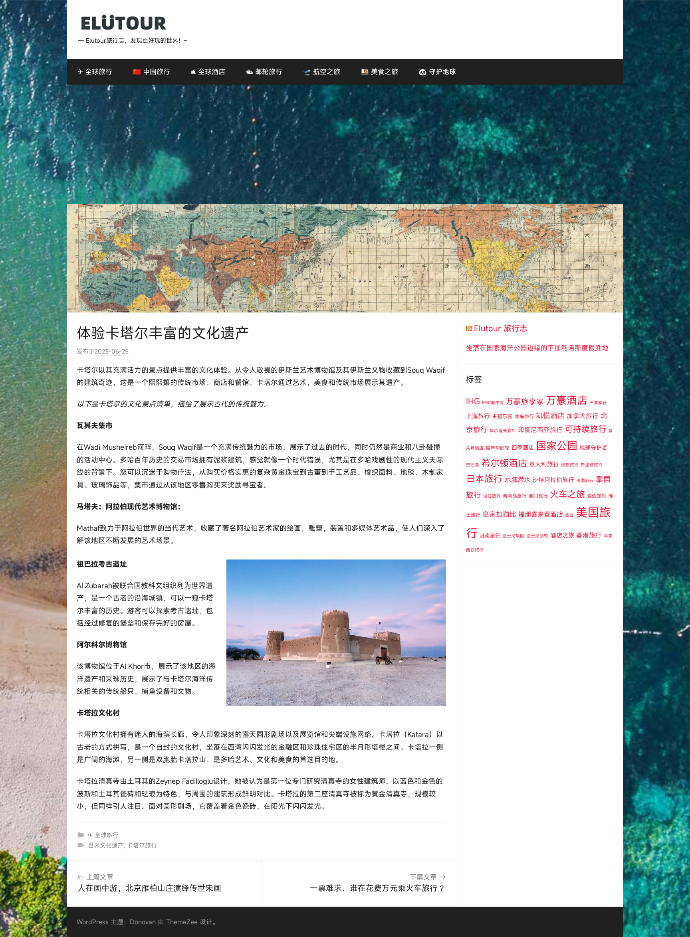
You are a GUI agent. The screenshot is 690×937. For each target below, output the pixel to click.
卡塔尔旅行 (142, 845)
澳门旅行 (538, 495)
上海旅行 (478, 416)
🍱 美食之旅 (379, 71)
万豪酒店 (566, 400)
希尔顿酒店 (504, 463)
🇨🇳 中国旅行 (151, 71)
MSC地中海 (493, 402)
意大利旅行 (544, 464)
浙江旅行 (492, 496)
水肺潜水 (517, 479)
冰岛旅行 (524, 416)
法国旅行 (585, 480)
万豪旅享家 (525, 401)
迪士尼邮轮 (537, 536)
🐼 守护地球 (437, 71)
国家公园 (556, 446)
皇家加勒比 (499, 514)
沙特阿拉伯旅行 (553, 480)
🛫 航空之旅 (321, 71)
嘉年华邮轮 (498, 448)
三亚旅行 (598, 402)
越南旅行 (490, 535)
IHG (473, 401)
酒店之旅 (562, 535)
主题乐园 (502, 416)
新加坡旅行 (592, 465)
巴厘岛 (472, 465)
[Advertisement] (345, 144)
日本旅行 (484, 478)
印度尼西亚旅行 (540, 430)
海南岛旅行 (515, 495)
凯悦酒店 (550, 415)
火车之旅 (567, 494)
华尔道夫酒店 (503, 430)
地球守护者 (593, 447)
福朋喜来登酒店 (540, 514)
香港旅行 (589, 535)
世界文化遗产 (106, 845)
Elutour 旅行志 (500, 328)
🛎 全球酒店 (207, 71)
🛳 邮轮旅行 (264, 71)
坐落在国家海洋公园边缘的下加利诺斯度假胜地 (537, 347)
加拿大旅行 (583, 416)
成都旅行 (570, 465)
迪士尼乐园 (513, 536)
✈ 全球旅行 (94, 71)
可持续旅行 (586, 429)
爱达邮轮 (596, 495)
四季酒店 (523, 447)
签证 (569, 515)
